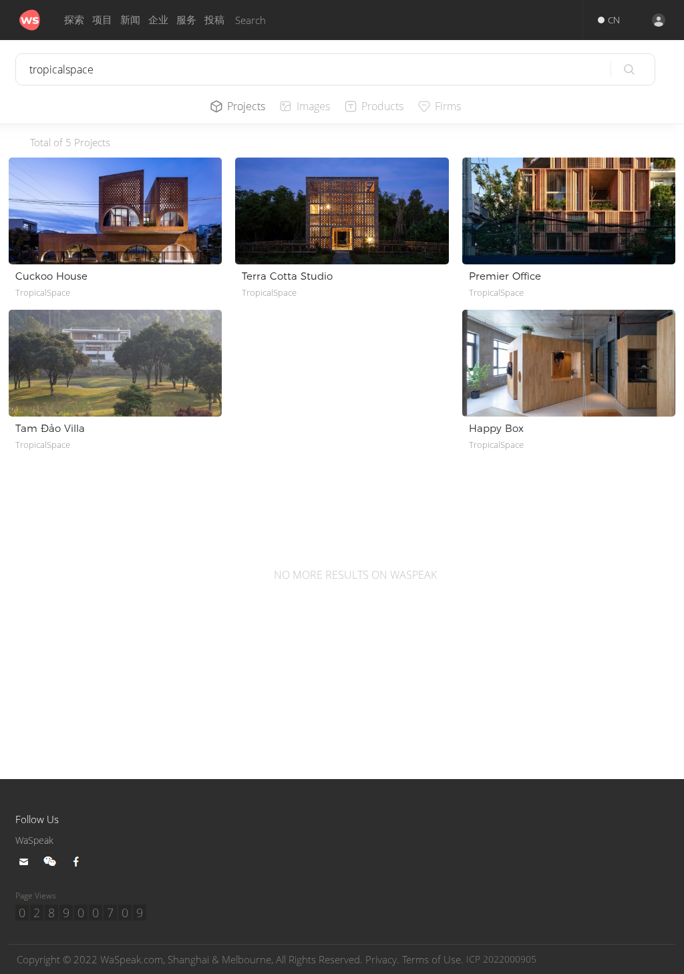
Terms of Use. (433, 959)
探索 (74, 19)
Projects (246, 106)
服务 (186, 19)
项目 (102, 19)
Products (382, 106)
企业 (158, 19)
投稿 (214, 19)
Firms (448, 106)
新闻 (130, 19)
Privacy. (382, 959)
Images (313, 106)
